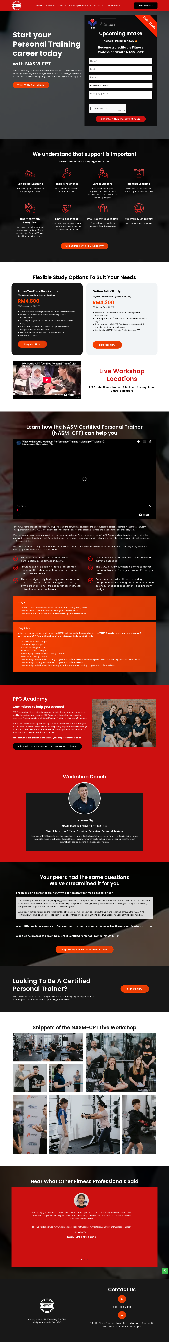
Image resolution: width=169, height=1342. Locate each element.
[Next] (155, 1225)
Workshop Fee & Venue (80, 5)
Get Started (145, 5)
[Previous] (13, 1225)
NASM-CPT (99, 5)
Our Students (113, 5)
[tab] (84, 893)
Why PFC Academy (45, 5)
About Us (61, 5)
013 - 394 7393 (122, 1307)
